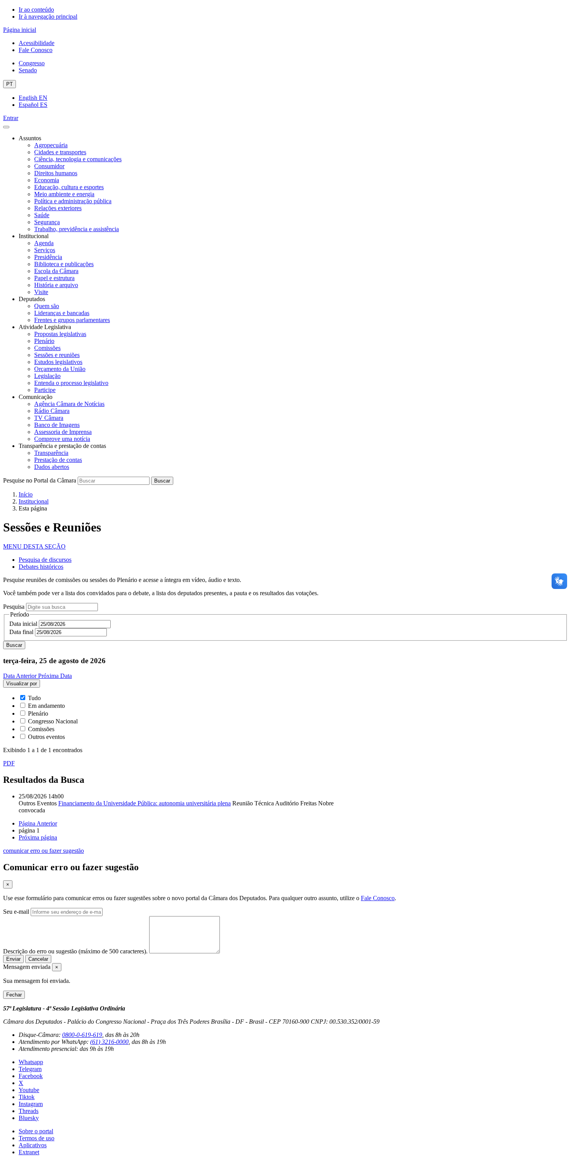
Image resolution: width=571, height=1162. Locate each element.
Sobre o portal (36, 1131)
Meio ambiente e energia (64, 194)
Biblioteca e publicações (64, 264)
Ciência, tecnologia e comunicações (78, 159)
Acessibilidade (36, 43)
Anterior (38, 823)
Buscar (162, 481)
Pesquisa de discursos (45, 559)
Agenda (44, 243)
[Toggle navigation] (6, 127)
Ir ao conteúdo (36, 9)
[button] (34, 546)
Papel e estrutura (54, 278)
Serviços (44, 250)
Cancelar (38, 959)
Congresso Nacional (53, 721)
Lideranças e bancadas (61, 313)
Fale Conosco (35, 50)
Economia (46, 180)
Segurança (47, 222)
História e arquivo (56, 285)
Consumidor (49, 166)
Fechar (14, 995)
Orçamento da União (59, 369)
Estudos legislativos (58, 362)
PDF (9, 763)
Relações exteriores (58, 208)
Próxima (38, 837)
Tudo (34, 698)
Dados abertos (51, 466)
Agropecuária (51, 145)
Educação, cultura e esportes (69, 187)
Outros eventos (46, 736)
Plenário (44, 341)
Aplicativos (33, 1145)
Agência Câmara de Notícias (69, 404)
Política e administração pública (72, 201)
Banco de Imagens (57, 425)
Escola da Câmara (56, 271)
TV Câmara (48, 418)
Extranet (29, 1152)
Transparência (51, 452)
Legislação (47, 376)
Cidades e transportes (60, 152)
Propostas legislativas (60, 334)
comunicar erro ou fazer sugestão (43, 850)
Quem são (46, 306)
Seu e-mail (16, 911)
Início (26, 494)
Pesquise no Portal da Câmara (39, 480)
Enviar (13, 959)
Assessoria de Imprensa (63, 432)
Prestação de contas (58, 459)
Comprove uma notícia (62, 439)
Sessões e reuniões (57, 355)
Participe (45, 390)
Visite (41, 292)
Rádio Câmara (52, 411)
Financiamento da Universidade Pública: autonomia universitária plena (144, 803)
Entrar (10, 118)
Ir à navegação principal (48, 16)
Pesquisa (13, 606)
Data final (21, 632)
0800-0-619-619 (82, 1034)
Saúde (41, 215)
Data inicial (23, 623)
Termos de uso (36, 1138)
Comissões (47, 348)
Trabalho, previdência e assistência (76, 229)
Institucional (34, 501)
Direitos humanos (55, 173)
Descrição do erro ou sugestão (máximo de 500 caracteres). (75, 951)
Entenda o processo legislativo (71, 383)
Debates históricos (41, 566)
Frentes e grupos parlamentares (72, 320)
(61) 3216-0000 (109, 1041)
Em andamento (46, 705)
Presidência (48, 257)
